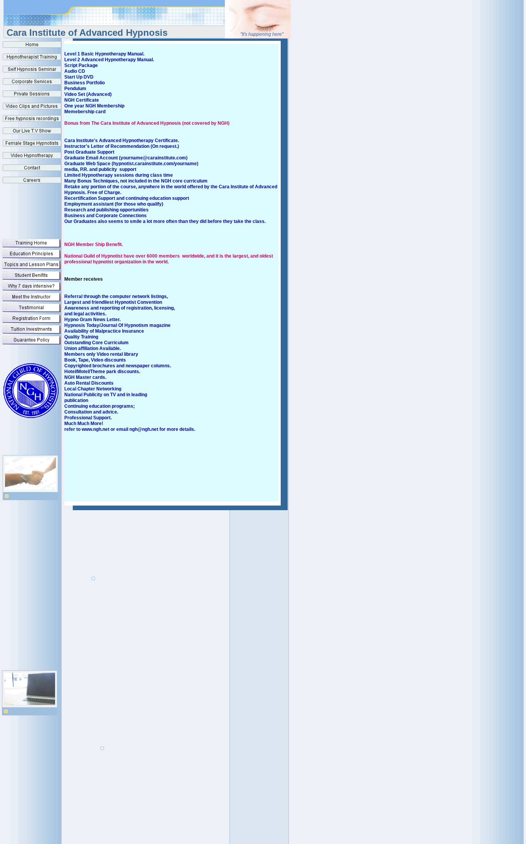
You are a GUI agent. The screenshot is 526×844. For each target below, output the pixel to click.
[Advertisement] (142, 605)
